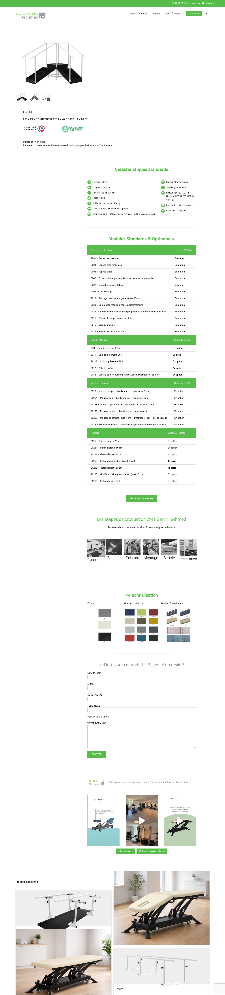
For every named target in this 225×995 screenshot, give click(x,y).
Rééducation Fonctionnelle (98, 145)
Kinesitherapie (43, 145)
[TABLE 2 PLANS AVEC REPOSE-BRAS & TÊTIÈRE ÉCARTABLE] (103, 820)
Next (106, 60)
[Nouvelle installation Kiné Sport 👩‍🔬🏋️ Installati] (142, 820)
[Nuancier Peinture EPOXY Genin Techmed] (104, 609)
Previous (17, 61)
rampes (80, 145)
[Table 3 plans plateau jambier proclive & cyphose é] (180, 820)
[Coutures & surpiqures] (178, 609)
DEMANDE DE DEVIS (98, 716)
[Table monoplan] (64, 966)
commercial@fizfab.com (201, 3)
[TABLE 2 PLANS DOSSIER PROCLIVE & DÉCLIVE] (162, 908)
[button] (206, 13)
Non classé (41, 142)
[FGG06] (64, 908)
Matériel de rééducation (63, 145)
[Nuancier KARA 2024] (141, 609)
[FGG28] (162, 966)
